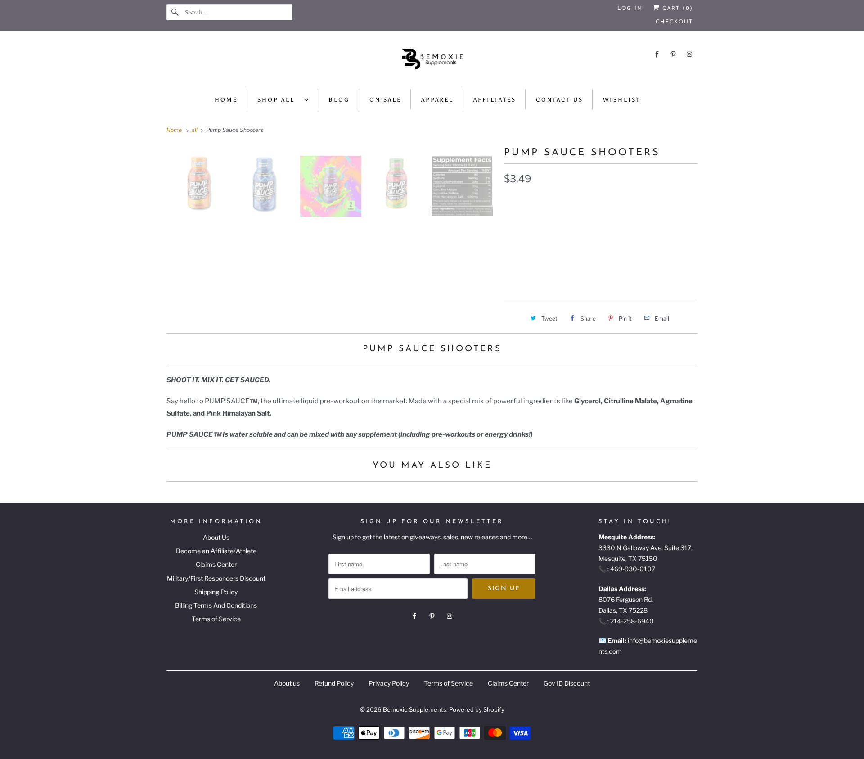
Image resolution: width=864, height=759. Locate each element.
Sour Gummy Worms (542, 241)
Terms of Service (216, 619)
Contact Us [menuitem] (559, 99)
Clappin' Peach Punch (545, 220)
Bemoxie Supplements (414, 709)
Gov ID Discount (567, 683)
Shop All (278, 99)
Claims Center (216, 564)
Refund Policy (334, 683)
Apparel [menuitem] (437, 99)
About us (287, 683)
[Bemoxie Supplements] (432, 62)
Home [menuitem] (226, 99)
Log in (630, 8)
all (195, 129)
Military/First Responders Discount (216, 578)
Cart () (676, 8)
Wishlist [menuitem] (621, 99)
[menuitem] (283, 99)
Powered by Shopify (476, 709)
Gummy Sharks (621, 220)
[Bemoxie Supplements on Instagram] (689, 54)
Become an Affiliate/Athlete (216, 551)
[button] (601, 270)
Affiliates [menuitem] (494, 99)
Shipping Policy (216, 592)
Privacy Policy (389, 683)
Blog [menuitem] (339, 99)
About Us (216, 537)
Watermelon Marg (622, 241)
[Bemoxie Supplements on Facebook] (657, 54)
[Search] (175, 12)
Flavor (514, 201)
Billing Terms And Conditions (216, 605)
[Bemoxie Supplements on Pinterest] (673, 54)
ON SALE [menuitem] (385, 99)
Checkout (674, 22)
